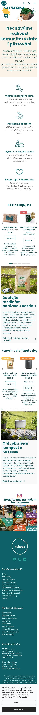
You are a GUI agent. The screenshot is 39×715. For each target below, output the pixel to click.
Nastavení (18, 703)
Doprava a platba (8, 579)
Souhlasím (18, 709)
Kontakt (5, 598)
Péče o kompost (8, 634)
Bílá (25, 382)
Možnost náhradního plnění (12, 590)
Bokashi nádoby (8, 626)
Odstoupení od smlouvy (11, 587)
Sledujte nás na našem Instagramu (20, 501)
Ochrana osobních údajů (11, 593)
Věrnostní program (9, 582)
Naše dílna (6, 621)
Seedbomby (6, 624)
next (36, 223)
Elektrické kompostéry (10, 632)
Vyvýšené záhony (8, 615)
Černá (31, 382)
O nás (4, 574)
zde (27, 697)
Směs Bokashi (7, 613)
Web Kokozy (6, 577)
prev (2, 223)
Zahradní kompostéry (10, 629)
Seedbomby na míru (9, 585)
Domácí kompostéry (9, 618)
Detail (9, 238)
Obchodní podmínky (9, 596)
